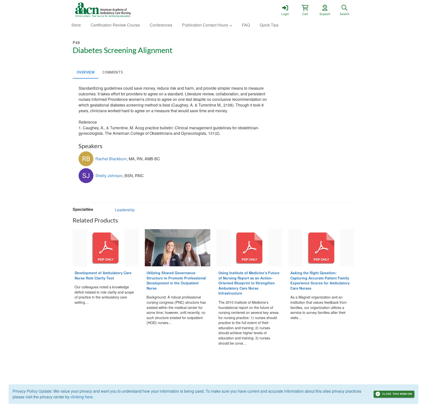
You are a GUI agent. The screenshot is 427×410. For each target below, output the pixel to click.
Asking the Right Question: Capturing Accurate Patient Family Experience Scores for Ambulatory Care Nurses (320, 280)
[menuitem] (76, 25)
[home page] (120, 10)
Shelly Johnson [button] (109, 175)
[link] (285, 10)
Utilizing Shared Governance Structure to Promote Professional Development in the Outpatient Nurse (176, 280)
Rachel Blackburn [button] (111, 159)
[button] (305, 10)
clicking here (81, 397)
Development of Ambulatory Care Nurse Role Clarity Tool (103, 275)
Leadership (125, 210)
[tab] (85, 73)
